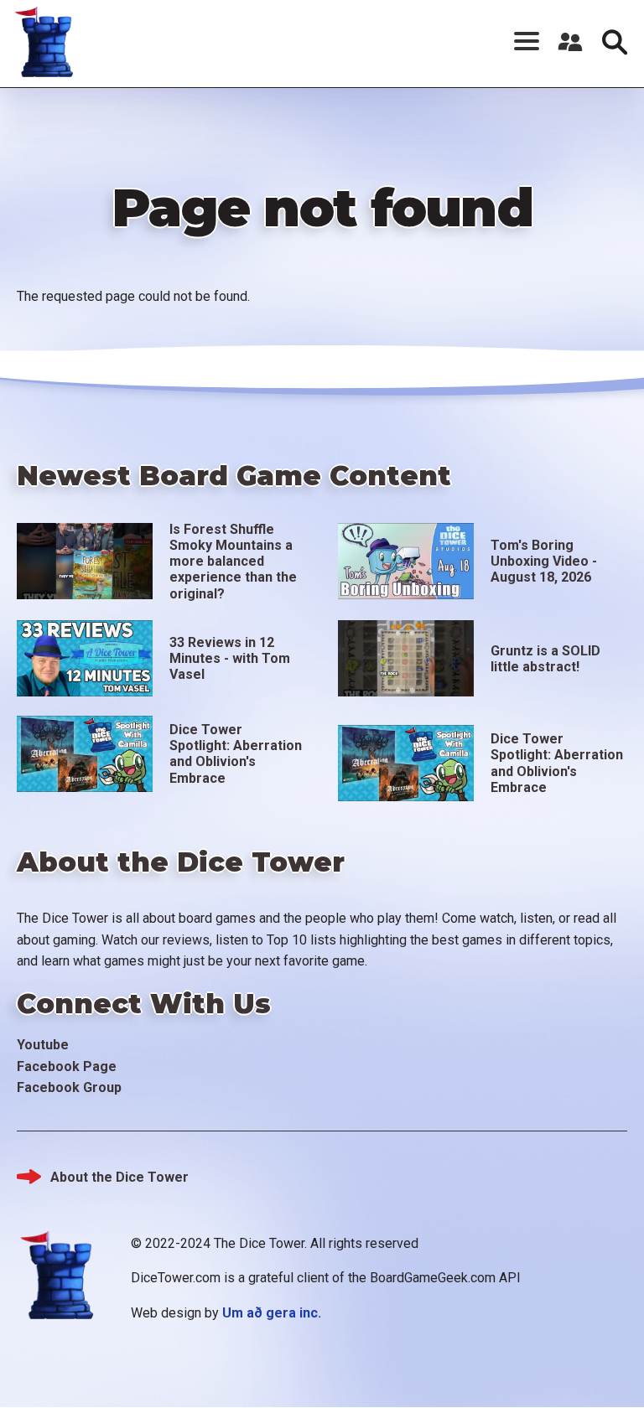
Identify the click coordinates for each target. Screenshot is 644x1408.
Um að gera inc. (271, 1313)
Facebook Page (67, 1066)
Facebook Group (69, 1087)
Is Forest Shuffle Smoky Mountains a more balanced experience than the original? (233, 561)
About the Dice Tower (119, 1177)
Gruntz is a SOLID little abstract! (545, 659)
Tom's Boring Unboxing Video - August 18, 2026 (544, 561)
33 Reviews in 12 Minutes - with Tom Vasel (229, 658)
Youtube (43, 1045)
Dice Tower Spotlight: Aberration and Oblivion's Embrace (235, 754)
